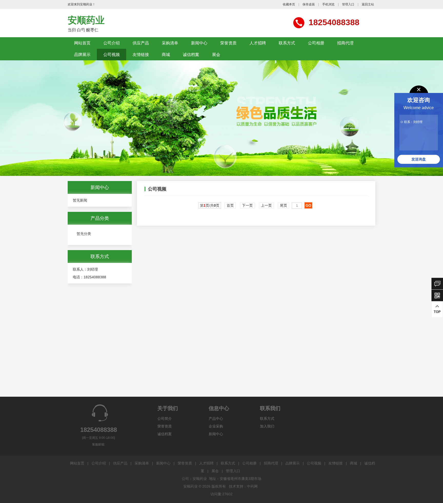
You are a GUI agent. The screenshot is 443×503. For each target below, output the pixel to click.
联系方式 (287, 43)
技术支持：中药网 (243, 486)
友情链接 (141, 54)
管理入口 (348, 4)
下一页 (247, 205)
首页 (230, 205)
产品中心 (216, 418)
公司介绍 (111, 43)
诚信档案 (191, 54)
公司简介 (164, 418)
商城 (166, 54)
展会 (216, 54)
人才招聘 (257, 43)
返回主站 (368, 4)
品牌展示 (82, 54)
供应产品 (141, 43)
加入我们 (267, 426)
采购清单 (170, 43)
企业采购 (216, 426)
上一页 (266, 205)
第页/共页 (209, 205)
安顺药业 (86, 20)
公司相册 (316, 43)
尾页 (283, 205)
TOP (437, 312)
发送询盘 (418, 159)
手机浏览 (328, 4)
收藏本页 (289, 4)
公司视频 (111, 54)
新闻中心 (199, 43)
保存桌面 (309, 4)
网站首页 (82, 43)
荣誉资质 (228, 43)
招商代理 (345, 43)
